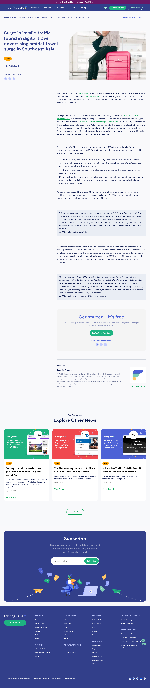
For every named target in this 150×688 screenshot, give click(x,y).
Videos (94, 664)
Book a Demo (135, 8)
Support (95, 635)
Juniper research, (92, 96)
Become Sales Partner (42, 653)
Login (105, 8)
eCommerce (68, 620)
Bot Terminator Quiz (127, 634)
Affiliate (38, 631)
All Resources (96, 645)
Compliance (37, 678)
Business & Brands (70, 653)
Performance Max (41, 627)
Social (37, 638)
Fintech (66, 627)
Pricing (83, 8)
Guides (94, 653)
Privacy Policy (56, 678)
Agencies (67, 649)
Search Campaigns (127, 620)
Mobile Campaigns (127, 623)
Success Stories (97, 660)
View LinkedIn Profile (137, 386)
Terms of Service (69, 678)
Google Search (40, 623)
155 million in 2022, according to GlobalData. (98, 122)
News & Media (97, 656)
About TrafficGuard (41, 649)
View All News (75, 512)
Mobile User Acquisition (43, 635)
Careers (37, 656)
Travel (66, 638)
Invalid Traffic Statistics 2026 (131, 641)
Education (67, 623)
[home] (17, 7)
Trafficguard (83, 93)
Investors (46, 678)
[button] (35, 7)
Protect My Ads (117, 8)
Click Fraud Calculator (128, 637)
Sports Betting (68, 631)
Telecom (66, 635)
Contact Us (15, 622)
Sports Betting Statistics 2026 (129, 646)
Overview (38, 620)
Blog (93, 649)
